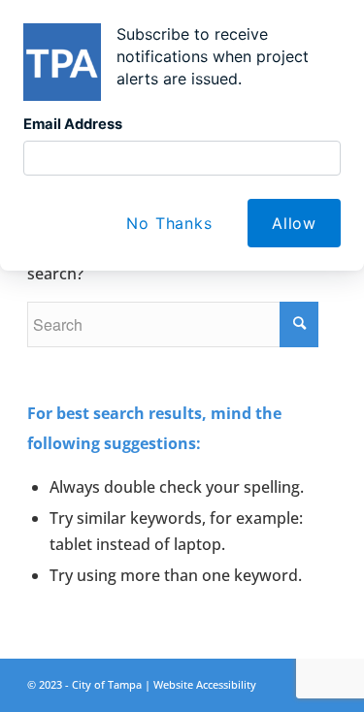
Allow (294, 223)
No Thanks (169, 223)
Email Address (72, 124)
